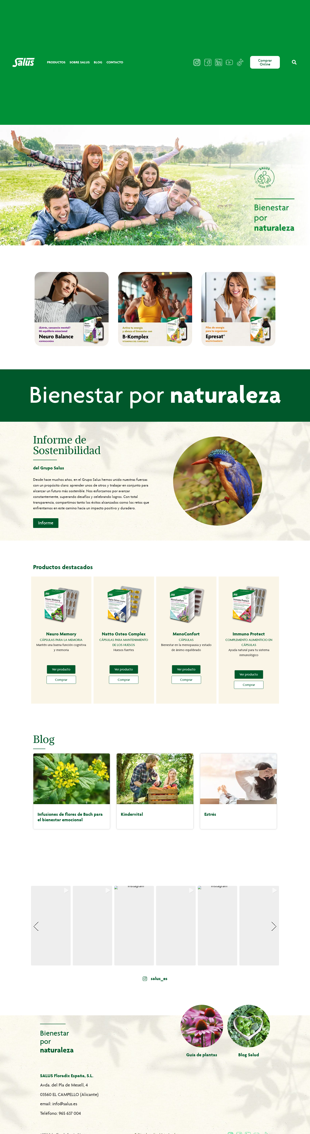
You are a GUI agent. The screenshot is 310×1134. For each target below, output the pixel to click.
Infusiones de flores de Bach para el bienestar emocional (70, 817)
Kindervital (132, 814)
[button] (294, 62)
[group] (51, 925)
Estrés (210, 814)
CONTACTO (114, 62)
